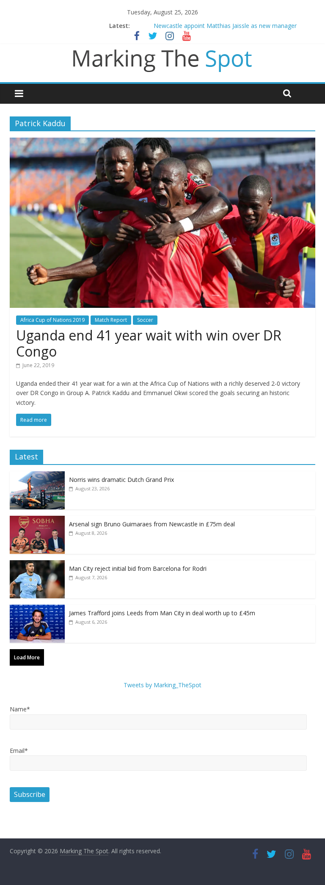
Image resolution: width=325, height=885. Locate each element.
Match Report (111, 320)
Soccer (145, 320)
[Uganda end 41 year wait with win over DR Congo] (162, 142)
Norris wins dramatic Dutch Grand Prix (121, 480)
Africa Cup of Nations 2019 (52, 320)
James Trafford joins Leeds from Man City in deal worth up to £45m (162, 613)
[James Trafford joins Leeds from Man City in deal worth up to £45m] (37, 609)
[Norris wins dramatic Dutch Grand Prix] (37, 476)
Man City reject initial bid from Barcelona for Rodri (138, 568)
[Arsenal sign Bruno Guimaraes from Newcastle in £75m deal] (37, 520)
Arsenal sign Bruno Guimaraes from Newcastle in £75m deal (152, 524)
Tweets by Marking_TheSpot (162, 685)
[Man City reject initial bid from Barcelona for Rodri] (37, 565)
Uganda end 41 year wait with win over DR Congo (148, 343)
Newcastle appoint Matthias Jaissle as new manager (225, 26)
